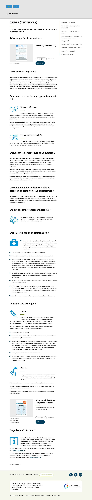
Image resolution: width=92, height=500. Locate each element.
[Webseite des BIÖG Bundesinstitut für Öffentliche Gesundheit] (72, 486)
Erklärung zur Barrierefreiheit (17, 495)
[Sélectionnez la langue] (44, 59)
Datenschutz (29, 474)
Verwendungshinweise (14, 422)
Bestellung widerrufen (46, 474)
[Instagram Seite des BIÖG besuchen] (71, 475)
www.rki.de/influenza (19, 450)
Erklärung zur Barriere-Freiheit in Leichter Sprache (38, 495)
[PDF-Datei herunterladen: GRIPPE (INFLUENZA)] (21, 53)
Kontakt (36, 474)
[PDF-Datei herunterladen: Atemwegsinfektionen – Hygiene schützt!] (21, 408)
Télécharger (40, 63)
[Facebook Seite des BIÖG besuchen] (75, 475)
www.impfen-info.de (35, 457)
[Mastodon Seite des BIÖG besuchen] (80, 475)
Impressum (21, 474)
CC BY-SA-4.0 (15, 420)
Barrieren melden (56, 495)
